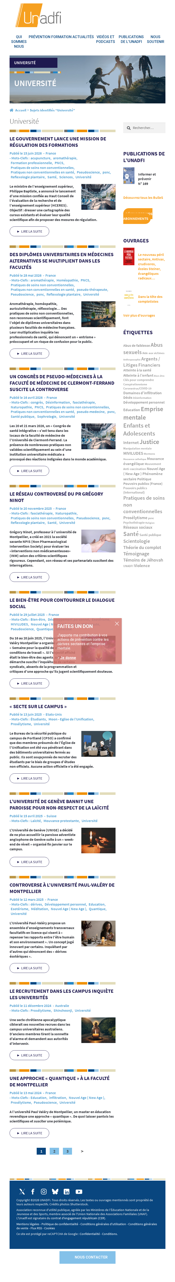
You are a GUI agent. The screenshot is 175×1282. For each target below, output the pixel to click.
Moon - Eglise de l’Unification (71, 719)
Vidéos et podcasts (105, 39)
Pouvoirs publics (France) (142, 483)
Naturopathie (21, 407)
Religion (149, 522)
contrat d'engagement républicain (74, 1218)
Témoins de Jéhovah (143, 560)
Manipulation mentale (137, 448)
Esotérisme (19, 908)
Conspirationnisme (135, 384)
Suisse (51, 816)
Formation (61, 37)
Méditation (39, 908)
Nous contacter (91, 1257)
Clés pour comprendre (138, 380)
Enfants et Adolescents (139, 429)
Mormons (149, 453)
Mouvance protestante (61, 820)
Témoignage (136, 553)
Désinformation (58, 402)
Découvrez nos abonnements (137, 216)
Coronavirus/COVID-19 (137, 388)
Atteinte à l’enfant (138, 375)
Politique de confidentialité (59, 1224)
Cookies (49, 1228)
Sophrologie (46, 416)
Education (97, 904)
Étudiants (38, 719)
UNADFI (128, 566)
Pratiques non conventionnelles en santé (42, 172)
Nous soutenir (155, 39)
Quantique (44, 629)
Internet (131, 442)
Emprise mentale (143, 413)
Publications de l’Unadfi (131, 39)
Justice (149, 441)
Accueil (20, 110)
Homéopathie (67, 280)
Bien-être (38, 619)
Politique (144, 479)
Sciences (66, 177)
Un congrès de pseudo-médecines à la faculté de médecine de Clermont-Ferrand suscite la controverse (62, 382)
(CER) (101, 1218)
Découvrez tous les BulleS (143, 197)
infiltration (57, 1097)
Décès (127, 397)
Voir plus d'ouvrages (139, 315)
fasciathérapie (84, 402)
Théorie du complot (142, 547)
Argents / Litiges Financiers (141, 362)
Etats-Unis (54, 714)
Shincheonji (63, 1010)
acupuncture (40, 158)
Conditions (109, 1234)
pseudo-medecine (91, 411)
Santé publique (22, 416)
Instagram (43, 1191)
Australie (62, 1005)
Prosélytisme (21, 724)
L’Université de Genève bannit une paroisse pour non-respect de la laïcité (59, 804)
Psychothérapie (134, 523)
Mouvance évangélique (143, 461)
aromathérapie (64, 158)
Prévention (39, 37)
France (51, 153)
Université (83, 177)
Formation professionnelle (31, 162)
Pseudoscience (88, 172)
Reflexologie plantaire (28, 177)
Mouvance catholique (134, 459)
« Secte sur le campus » (38, 706)
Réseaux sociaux (137, 527)
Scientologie (136, 541)
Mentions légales (27, 1224)
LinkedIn (66, 1191)
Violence (142, 565)
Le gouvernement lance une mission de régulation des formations (58, 141)
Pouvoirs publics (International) (135, 490)
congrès (37, 402)
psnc (106, 172)
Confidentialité (90, 1234)
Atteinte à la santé (137, 370)
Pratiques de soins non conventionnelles (42, 167)
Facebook (33, 1191)
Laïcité (36, 820)
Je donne (68, 657)
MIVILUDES (19, 624)
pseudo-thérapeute (92, 289)
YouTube (79, 1192)
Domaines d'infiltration (142, 393)
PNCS (59, 162)
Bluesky (55, 1191)
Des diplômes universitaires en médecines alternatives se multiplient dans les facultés (61, 260)
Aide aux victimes (153, 353)
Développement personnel (65, 904)
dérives (36, 904)
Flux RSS (36, 1228)
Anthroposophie (132, 359)
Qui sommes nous (19, 42)
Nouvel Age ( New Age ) (48, 624)
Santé (52, 177)
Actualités (83, 37)
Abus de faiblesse (136, 345)
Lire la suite (31, 231)
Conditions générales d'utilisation (103, 1224)
